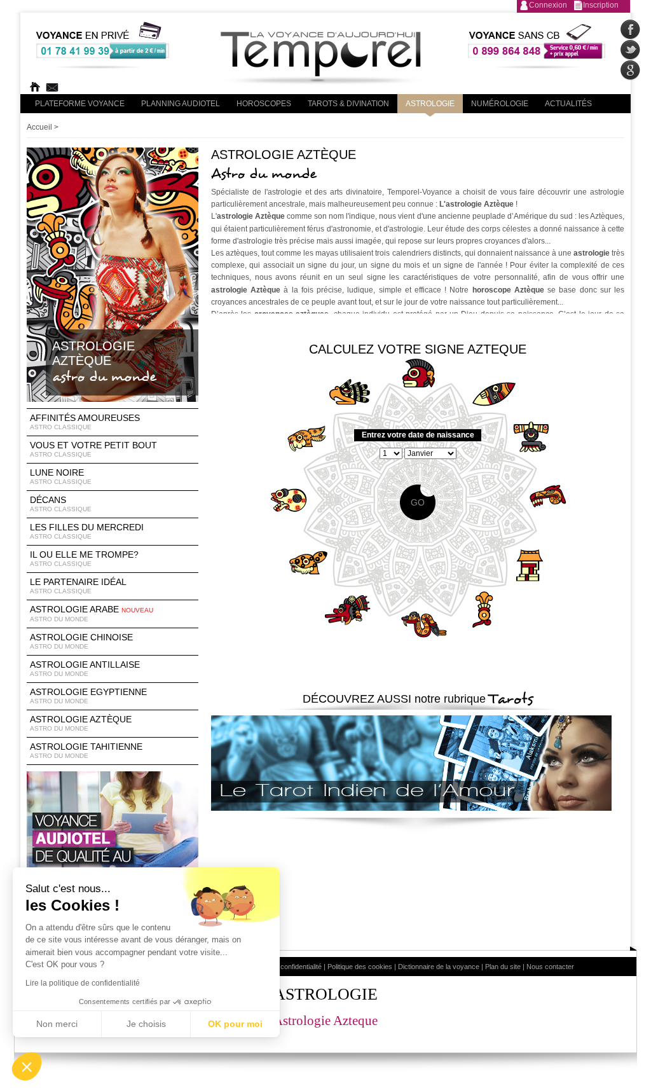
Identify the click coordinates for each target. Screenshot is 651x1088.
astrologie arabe (91, 613)
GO (418, 502)
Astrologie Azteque (325, 1020)
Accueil (39, 127)
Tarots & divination (348, 103)
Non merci (57, 1024)
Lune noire (61, 476)
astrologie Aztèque (81, 723)
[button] (26, 1066)
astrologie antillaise (85, 668)
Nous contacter (550, 966)
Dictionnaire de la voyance (438, 966)
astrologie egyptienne (88, 696)
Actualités (568, 103)
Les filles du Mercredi (87, 531)
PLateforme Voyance (80, 103)
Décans (61, 504)
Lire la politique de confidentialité (82, 983)
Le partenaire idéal (78, 586)
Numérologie (499, 103)
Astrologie (430, 103)
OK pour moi (235, 1024)
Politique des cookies (359, 966)
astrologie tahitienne (86, 750)
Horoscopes (263, 103)
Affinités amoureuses (85, 421)
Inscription (601, 5)
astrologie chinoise (81, 641)
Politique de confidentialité (282, 966)
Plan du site (503, 966)
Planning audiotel (180, 103)
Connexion (548, 5)
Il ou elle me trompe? (84, 558)
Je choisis (146, 1024)
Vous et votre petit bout (93, 449)
